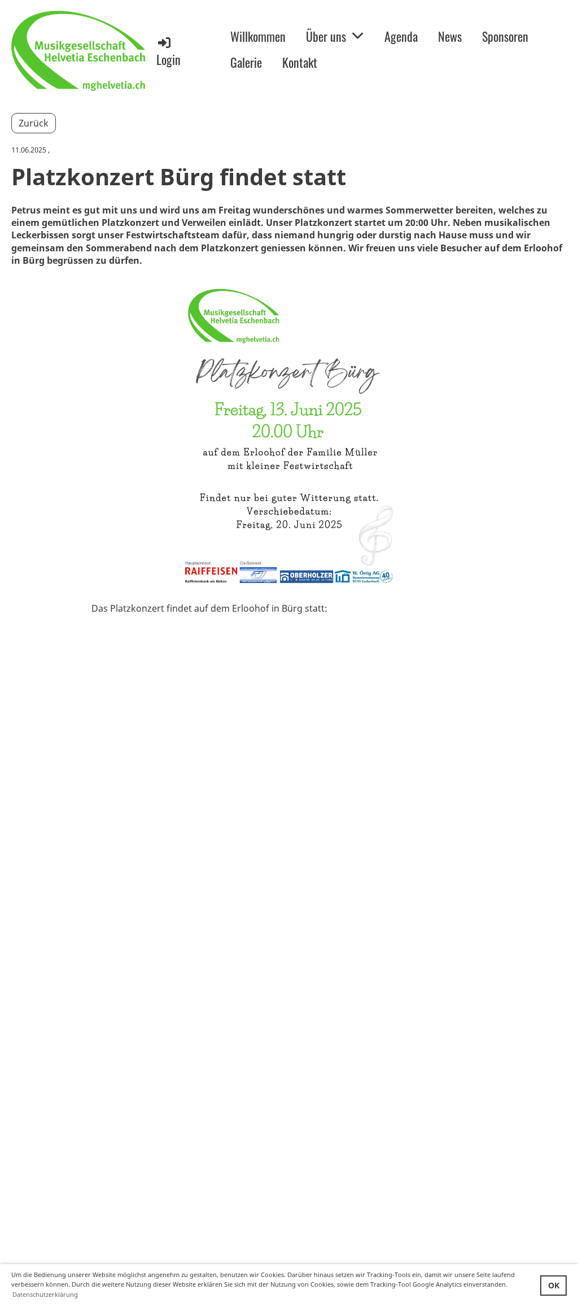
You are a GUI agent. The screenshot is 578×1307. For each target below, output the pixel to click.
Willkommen (258, 36)
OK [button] (553, 1285)
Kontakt (299, 62)
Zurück (34, 123)
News (450, 36)
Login (168, 59)
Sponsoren (505, 36)
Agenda (401, 36)
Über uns (326, 36)
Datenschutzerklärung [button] (45, 1294)
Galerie (246, 62)
